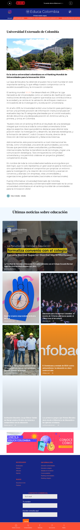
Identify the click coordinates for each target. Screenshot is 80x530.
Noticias (18, 468)
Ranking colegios (46, 478)
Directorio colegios (46, 468)
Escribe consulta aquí (31, 511)
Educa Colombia (44, 11)
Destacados (19, 465)
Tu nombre (27, 502)
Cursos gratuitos (45, 473)
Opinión (18, 473)
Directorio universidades (48, 465)
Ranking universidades (47, 475)
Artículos (18, 470)
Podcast (18, 485)
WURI (28, 92)
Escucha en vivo (20, 483)
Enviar (26, 521)
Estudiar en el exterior (47, 470)
